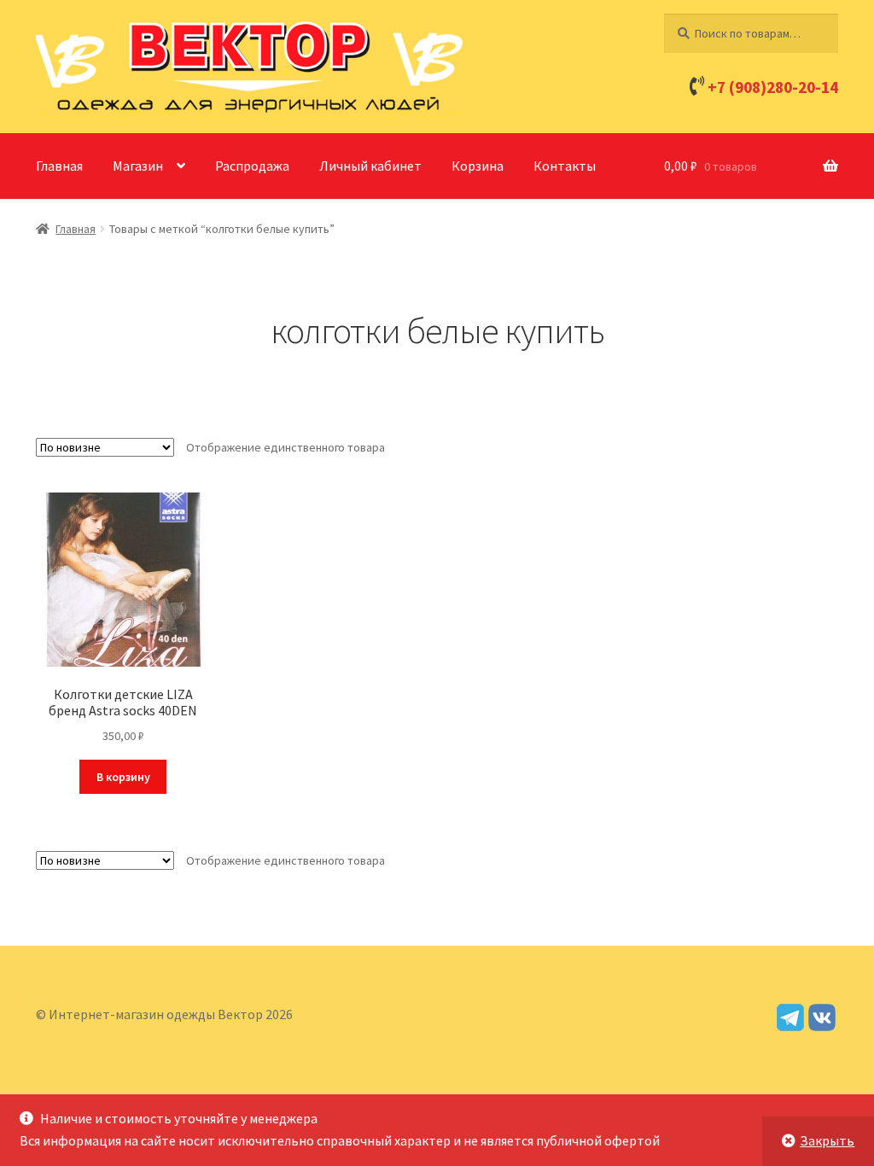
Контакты (564, 165)
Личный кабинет (370, 165)
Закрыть (827, 1140)
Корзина (478, 165)
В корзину (123, 776)
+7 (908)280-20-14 (773, 87)
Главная (59, 165)
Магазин (138, 165)
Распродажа (252, 165)
